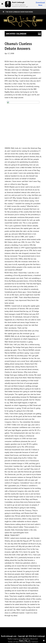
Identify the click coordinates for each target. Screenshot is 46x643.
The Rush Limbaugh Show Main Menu (19, 12)
